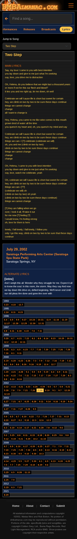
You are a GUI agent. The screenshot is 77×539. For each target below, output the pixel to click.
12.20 (67, 390)
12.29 (24, 323)
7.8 (13, 390)
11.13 (27, 472)
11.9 (48, 320)
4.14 (6, 461)
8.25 (27, 401)
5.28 (6, 390)
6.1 (40, 461)
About (29, 505)
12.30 (33, 323)
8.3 (69, 375)
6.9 (11, 320)
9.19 (39, 364)
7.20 (46, 349)
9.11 (19, 353)
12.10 (14, 342)
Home (15, 505)
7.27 (55, 375)
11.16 (56, 320)
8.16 (54, 450)
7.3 (34, 361)
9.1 (54, 390)
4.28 (21, 372)
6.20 (13, 361)
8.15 (32, 435)
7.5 (5, 465)
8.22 (69, 450)
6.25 (40, 446)
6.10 (24, 416)
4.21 (13, 372)
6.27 (6, 401)
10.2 (35, 439)
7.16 (39, 349)
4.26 (35, 387)
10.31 (41, 320)
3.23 (6, 305)
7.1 (54, 446)
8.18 (40, 435)
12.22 (7, 394)
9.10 (27, 420)
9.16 (31, 364)
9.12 (6, 439)
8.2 (33, 338)
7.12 (47, 361)
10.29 (61, 338)
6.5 (19, 349)
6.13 (53, 461)
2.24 (6, 312)
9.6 (61, 428)
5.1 (27, 372)
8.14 (46, 338)
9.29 (28, 439)
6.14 (19, 428)
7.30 (6, 353)
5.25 (12, 435)
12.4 (46, 364)
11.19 (64, 320)
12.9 (48, 420)
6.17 (27, 428)
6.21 (19, 338)
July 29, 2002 (16, 249)
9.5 (34, 409)
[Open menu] (71, 5)
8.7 (20, 401)
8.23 (20, 312)
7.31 (59, 416)
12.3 (34, 420)
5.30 (34, 461)
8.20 (6, 420)
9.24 (70, 401)
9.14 (48, 401)
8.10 (12, 379)
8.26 (24, 364)
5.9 (39, 372)
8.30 (13, 453)
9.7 (60, 390)
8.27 (13, 420)
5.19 (46, 372)
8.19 (62, 450)
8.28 (34, 401)
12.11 (22, 342)
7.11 (40, 331)
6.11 (12, 331)
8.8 (39, 338)
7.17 (41, 375)
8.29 (40, 465)
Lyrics (66, 29)
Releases (29, 29)
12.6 (41, 420)
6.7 (13, 338)
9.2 (20, 420)
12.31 (41, 323)
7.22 (27, 338)
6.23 (25, 349)
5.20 (6, 338)
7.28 (68, 349)
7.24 (45, 416)
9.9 (17, 320)
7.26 (60, 349)
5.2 (5, 435)
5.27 (27, 461)
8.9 (40, 450)
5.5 (33, 372)
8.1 (13, 353)
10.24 (32, 320)
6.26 (28, 361)
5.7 (55, 387)
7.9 (40, 361)
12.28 (15, 323)
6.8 (5, 331)
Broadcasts (48, 29)
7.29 (63, 375)
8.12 (54, 428)
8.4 (11, 364)
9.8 (67, 435)
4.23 (28, 387)
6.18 (19, 331)
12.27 (7, 323)
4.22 (13, 305)
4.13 (13, 387)
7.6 (33, 331)
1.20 (6, 372)
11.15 (43, 439)
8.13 (66, 416)
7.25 (53, 349)
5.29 (6, 472)
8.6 (17, 364)
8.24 (19, 379)
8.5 (34, 450)
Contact (45, 505)
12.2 (6, 342)
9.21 (21, 439)
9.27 (24, 320)
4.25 (13, 461)
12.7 (21, 305)
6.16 (6, 375)
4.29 (42, 387)
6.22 (26, 331)
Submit (60, 505)
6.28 (41, 428)
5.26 (6, 349)
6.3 (13, 349)
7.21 (69, 361)
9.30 (34, 453)
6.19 (6, 361)
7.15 (34, 375)
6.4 (5, 320)
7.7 (32, 349)
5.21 (68, 387)
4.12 (6, 387)
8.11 (13, 312)
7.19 (62, 361)
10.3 (41, 453)
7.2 (38, 416)
